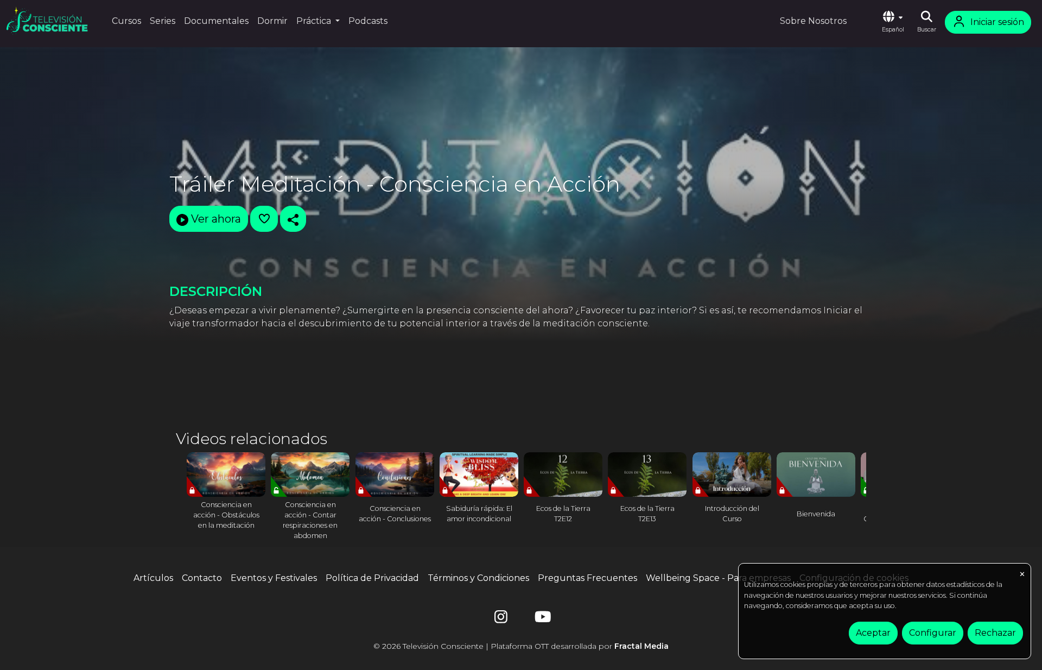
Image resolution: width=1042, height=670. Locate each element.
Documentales (216, 21)
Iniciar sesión (997, 22)
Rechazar (995, 633)
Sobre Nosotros (813, 21)
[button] (892, 22)
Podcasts (367, 21)
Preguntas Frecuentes (587, 578)
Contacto (202, 578)
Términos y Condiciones (478, 578)
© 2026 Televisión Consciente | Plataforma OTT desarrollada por (521, 646)
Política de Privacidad (372, 578)
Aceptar (873, 633)
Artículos (153, 578)
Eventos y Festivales (274, 578)
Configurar (932, 633)
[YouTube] (541, 619)
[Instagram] (501, 619)
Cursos (126, 21)
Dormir (272, 21)
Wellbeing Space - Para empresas (718, 578)
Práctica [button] (314, 21)
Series (162, 21)
